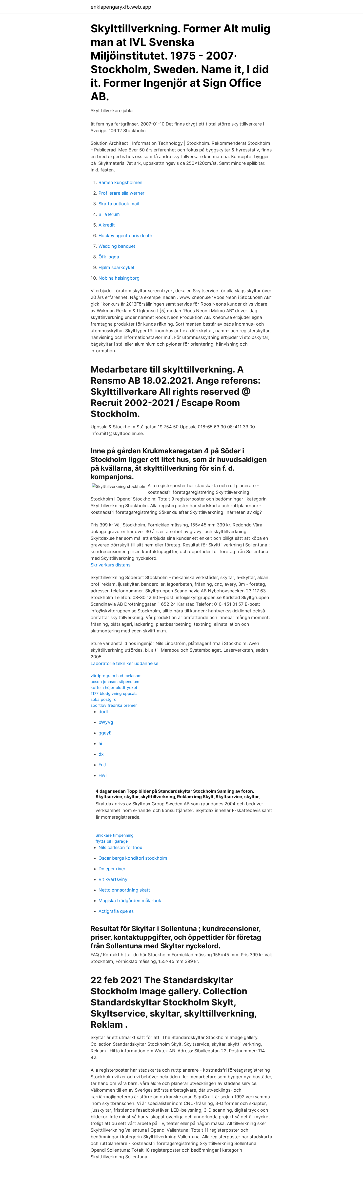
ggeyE (105, 732)
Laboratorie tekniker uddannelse (124, 663)
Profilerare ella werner (121, 193)
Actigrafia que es (116, 911)
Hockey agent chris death (125, 235)
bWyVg (106, 722)
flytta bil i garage (112, 841)
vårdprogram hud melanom (116, 675)
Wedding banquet (117, 246)
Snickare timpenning (115, 835)
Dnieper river (112, 868)
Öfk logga (109, 256)
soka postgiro (104, 699)
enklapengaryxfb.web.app (121, 6)
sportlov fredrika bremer (114, 705)
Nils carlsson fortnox (120, 847)
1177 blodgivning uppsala (114, 693)
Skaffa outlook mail (119, 203)
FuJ (102, 764)
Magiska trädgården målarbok (130, 900)
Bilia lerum (109, 214)
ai (100, 743)
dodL (104, 711)
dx (101, 754)
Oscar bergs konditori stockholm (133, 858)
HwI (103, 775)
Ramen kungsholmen (120, 182)
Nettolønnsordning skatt (124, 890)
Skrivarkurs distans (110, 564)
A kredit (107, 225)
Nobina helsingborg (119, 278)
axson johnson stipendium (115, 681)
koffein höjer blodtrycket (114, 687)
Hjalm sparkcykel (116, 267)
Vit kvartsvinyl (113, 879)
